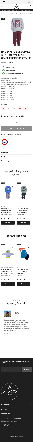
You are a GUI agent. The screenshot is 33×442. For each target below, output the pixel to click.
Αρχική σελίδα (5, 13)
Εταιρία (3, 156)
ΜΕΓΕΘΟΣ (4, 104)
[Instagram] (5, 425)
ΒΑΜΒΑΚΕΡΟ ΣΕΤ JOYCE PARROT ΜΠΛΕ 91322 (22, 271)
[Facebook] (2, 425)
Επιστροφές (5, 161)
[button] (3, 108)
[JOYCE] (4, 142)
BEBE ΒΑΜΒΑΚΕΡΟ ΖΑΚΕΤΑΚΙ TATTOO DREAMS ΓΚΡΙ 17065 (7, 271)
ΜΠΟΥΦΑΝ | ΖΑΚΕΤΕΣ (7, 267)
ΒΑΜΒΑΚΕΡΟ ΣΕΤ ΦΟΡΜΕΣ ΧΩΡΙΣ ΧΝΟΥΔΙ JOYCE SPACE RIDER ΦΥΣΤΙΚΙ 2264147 (22, 212)
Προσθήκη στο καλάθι (15, 128)
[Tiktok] (8, 425)
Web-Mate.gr (19, 436)
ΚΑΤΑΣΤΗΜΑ (14, 13)
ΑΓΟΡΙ (22, 13)
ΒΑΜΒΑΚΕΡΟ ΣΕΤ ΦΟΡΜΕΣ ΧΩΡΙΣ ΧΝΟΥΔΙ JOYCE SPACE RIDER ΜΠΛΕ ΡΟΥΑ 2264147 (7, 212)
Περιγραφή (4, 152)
